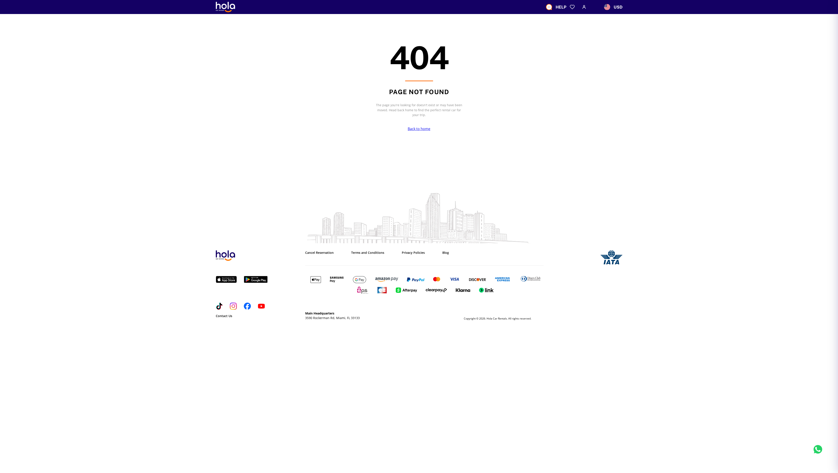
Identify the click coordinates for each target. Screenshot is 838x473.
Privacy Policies (413, 253)
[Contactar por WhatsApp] (818, 454)
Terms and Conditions (367, 253)
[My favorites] (572, 7)
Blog (445, 253)
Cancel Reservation (319, 253)
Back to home (419, 128)
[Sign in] (584, 7)
